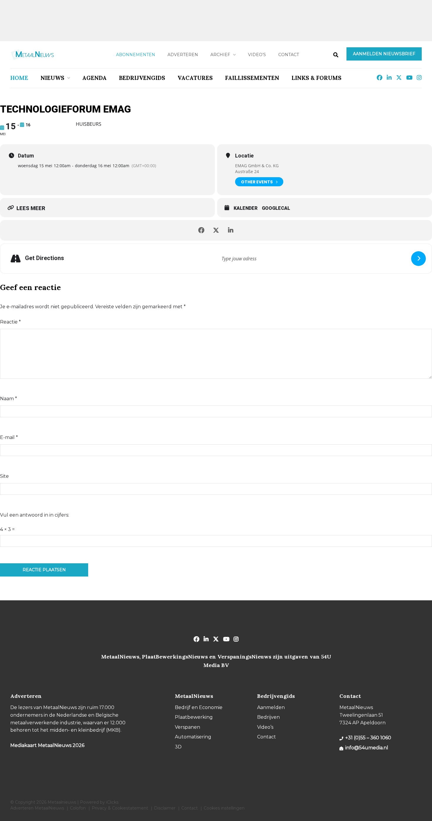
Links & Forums (316, 77)
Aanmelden (271, 707)
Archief (220, 54)
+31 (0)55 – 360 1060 (368, 737)
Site (4, 476)
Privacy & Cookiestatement (120, 808)
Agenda (94, 77)
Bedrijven (268, 717)
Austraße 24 (247, 171)
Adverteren (183, 54)
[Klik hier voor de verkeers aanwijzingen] (418, 258)
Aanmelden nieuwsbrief (384, 53)
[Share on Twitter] (216, 230)
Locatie (244, 155)
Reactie (10, 322)
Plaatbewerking (194, 717)
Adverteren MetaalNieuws (37, 808)
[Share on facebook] (201, 230)
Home (19, 77)
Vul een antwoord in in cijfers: (34, 515)
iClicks (112, 802)
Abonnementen (135, 54)
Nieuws (52, 77)
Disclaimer (164, 808)
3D (178, 747)
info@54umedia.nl (366, 747)
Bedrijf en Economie (198, 707)
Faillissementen (252, 77)
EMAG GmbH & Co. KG (257, 165)
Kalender (245, 208)
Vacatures (195, 77)
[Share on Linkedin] (230, 230)
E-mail (9, 437)
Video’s (257, 54)
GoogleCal (276, 208)
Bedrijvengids (142, 77)
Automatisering (193, 737)
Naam (8, 398)
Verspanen (187, 727)
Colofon (78, 808)
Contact (288, 54)
